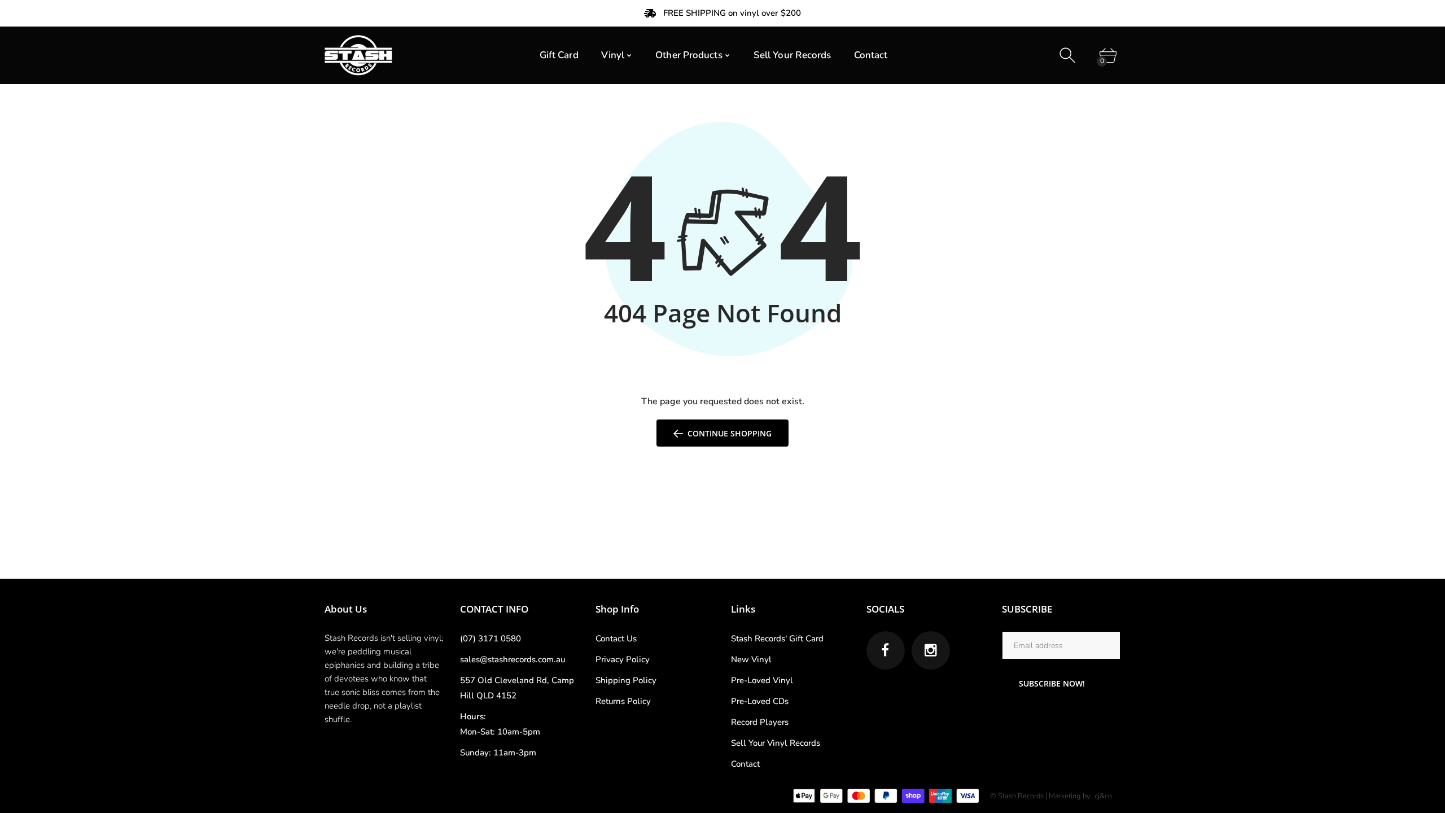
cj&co (1103, 796)
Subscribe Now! (1052, 683)
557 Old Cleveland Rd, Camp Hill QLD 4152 (517, 688)
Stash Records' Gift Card (777, 638)
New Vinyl (751, 659)
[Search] (1068, 55)
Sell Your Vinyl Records (775, 743)
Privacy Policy (622, 659)
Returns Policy (623, 701)
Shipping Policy (625, 680)
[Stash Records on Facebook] (885, 650)
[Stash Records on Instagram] (931, 650)
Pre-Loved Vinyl (762, 680)
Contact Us (616, 638)
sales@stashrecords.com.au (512, 659)
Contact (745, 764)
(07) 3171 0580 (490, 638)
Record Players (760, 722)
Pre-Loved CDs (760, 701)
